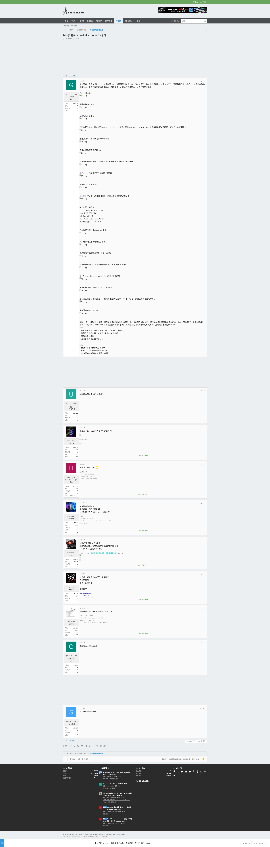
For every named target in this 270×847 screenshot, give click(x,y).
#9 (204, 643)
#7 (204, 574)
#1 (204, 81)
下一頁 (72, 75)
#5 (204, 503)
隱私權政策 (186, 759)
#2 (204, 391)
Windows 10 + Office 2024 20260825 (115, 784)
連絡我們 (164, 759)
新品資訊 (105, 814)
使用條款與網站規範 (175, 759)
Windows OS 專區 (109, 788)
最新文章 (105, 768)
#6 (204, 540)
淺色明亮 (72, 759)
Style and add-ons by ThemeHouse (113, 834)
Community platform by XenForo (82, 834)
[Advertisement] (135, 56)
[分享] (201, 81)
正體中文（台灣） (83, 759)
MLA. (96, 778)
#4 (204, 464)
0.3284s (90, 836)
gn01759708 (68, 39)
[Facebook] (206, 835)
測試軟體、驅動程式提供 (110, 779)
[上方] (200, 759)
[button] (77, 21)
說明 (193, 759)
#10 (204, 708)
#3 (204, 428)
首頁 (197, 759)
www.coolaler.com (76, 495)
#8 (204, 608)
